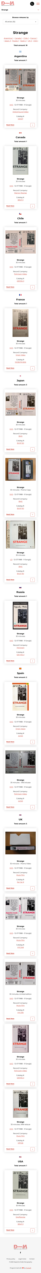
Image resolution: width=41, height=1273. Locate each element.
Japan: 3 (7, 41)
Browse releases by (20, 17)
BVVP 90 (20, 443)
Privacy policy (11, 1259)
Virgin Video (20, 355)
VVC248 (20, 947)
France (20, 299)
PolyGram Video (20, 274)
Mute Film (20, 875)
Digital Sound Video (20, 112)
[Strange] (20, 80)
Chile (20, 218)
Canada (20, 137)
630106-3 (20, 281)
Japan (20, 380)
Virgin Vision (20, 729)
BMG (20, 436)
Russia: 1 (15, 41)
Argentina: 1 (8, 38)
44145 (20, 736)
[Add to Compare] (32, 125)
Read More (10, 125)
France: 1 (33, 38)
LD (11, 560)
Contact (31, 1259)
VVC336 (20, 1013)
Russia (20, 592)
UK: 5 (30, 41)
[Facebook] (20, 1252)
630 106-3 (20, 655)
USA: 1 (35, 41)
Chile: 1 (26, 38)
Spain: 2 (23, 41)
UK (20, 819)
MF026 (20, 1143)
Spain (20, 673)
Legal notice (22, 1259)
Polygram (20, 648)
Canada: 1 (18, 38)
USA (20, 1161)
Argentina (20, 56)
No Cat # (20, 882)
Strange (20, 98)
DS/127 (20, 119)
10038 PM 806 (20, 362)
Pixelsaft (28, 1268)
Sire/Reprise (20, 1217)
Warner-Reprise (20, 193)
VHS (11, 105)
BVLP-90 (20, 574)
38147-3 (20, 200)
